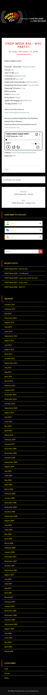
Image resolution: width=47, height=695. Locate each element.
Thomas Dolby (33, 85)
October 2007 (9, 566)
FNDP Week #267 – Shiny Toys (15, 282)
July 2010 (8, 417)
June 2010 (8, 421)
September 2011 (10, 363)
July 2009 (8, 471)
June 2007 (8, 584)
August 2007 (9, 575)
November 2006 (10, 615)
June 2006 (8, 638)
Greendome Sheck (28, 67)
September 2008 (10, 516)
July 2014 (8, 327)
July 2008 (8, 525)
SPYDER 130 (26, 100)
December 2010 (10, 394)
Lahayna (17, 97)
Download (32, 152)
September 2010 (10, 408)
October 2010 (9, 403)
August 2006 (9, 629)
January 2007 (9, 606)
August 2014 (9, 322)
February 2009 (9, 493)
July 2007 (8, 579)
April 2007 (8, 593)
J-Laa (23, 88)
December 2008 (10, 502)
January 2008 (9, 552)
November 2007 (10, 561)
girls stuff (19, 79)
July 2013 (8, 345)
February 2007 (9, 602)
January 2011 (9, 390)
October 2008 (9, 512)
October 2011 (9, 358)
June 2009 (8, 475)
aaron (16, 73)
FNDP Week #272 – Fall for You (16, 269)
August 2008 (9, 520)
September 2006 (10, 624)
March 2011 (8, 381)
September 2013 (10, 336)
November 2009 (10, 453)
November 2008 (10, 507)
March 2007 (8, 597)
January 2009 (9, 498)
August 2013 (9, 340)
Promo (7, 673)
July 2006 (8, 633)
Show (6, 169)
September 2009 (10, 462)
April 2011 (8, 376)
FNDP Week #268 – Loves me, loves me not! (21, 278)
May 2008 (8, 534)
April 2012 (8, 354)
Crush (19, 103)
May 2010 (8, 426)
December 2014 (10, 318)
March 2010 (8, 435)
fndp (14, 51)
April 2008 (8, 539)
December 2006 (10, 611)
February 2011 (9, 385)
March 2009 (8, 489)
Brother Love (14, 94)
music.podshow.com (12, 127)
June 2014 (8, 331)
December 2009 (10, 448)
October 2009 (9, 457)
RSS (14, 156)
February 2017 (9, 309)
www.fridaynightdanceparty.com (16, 112)
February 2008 (9, 548)
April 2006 (8, 647)
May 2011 (8, 372)
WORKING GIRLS (31, 82)
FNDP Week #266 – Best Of (14, 287)
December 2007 (10, 557)
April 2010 (8, 430)
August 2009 (9, 466)
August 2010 (9, 412)
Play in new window (19, 152)
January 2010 (9, 444)
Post (6, 669)
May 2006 (8, 642)
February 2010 (9, 439)
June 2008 (8, 529)
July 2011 (8, 367)
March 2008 (8, 543)
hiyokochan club (19, 76)
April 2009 (8, 484)
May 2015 (8, 313)
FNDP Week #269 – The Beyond (16, 273)
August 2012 (9, 349)
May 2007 (8, 588)
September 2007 (10, 570)
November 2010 (10, 399)
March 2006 (8, 651)
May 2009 (8, 480)
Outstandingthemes (32, 691)
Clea (12, 70)
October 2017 (9, 304)
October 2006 (9, 620)
